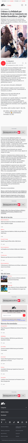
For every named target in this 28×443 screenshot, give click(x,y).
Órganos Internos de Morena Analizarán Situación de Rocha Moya (16, 278)
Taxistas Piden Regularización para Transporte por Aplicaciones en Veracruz (12, 359)
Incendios (3, 346)
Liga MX (10, 285)
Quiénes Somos (4, 412)
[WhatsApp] (22, 422)
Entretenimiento (5, 219)
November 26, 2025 (8, 114)
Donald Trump (4, 239)
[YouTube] (18, 422)
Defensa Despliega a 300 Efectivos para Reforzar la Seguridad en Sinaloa (12, 339)
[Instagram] (10, 422)
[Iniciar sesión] (22, 5)
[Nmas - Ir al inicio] (3, 5)
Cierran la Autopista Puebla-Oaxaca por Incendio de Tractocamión (12, 349)
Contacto (17, 436)
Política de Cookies (21, 320)
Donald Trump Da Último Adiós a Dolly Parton (11, 241)
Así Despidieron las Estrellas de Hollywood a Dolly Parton (13, 249)
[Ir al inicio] (14, 403)
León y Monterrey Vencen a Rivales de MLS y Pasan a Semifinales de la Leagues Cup (17, 288)
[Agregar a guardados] (22, 63)
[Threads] (26, 422)
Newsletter (3, 415)
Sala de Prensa (4, 433)
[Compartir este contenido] (25, 63)
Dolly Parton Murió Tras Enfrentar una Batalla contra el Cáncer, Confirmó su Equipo (13, 222)
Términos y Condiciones (5, 430)
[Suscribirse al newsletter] (24, 315)
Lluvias (2, 367)
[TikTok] (14, 422)
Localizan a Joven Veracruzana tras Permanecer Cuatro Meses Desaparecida (13, 380)
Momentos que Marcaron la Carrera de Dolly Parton (12, 257)
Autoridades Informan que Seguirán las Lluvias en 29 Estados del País (12, 370)
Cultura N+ (18, 433)
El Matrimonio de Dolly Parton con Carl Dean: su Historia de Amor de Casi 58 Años (14, 266)
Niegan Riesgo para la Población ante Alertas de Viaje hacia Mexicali (13, 328)
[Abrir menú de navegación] (26, 5)
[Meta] (1, 422)
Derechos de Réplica (4, 426)
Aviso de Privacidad (10, 320)
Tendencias (4, 255)
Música (2, 229)
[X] (5, 422)
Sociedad (3, 377)
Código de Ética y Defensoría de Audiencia (21, 427)
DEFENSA (3, 336)
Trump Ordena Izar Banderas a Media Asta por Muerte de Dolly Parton (13, 232)
